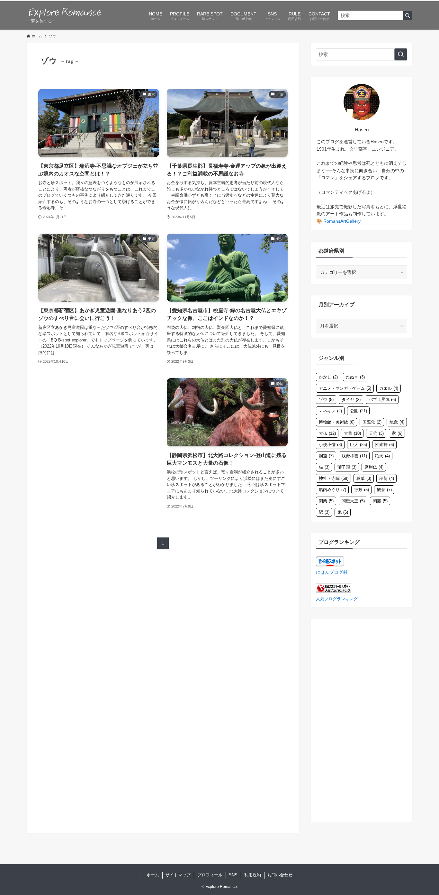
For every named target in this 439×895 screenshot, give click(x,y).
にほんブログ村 (331, 572)
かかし (328, 377)
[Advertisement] (98, 434)
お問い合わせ (279, 874)
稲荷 (386, 478)
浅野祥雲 (354, 455)
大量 (352, 433)
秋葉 (363, 478)
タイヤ (351, 399)
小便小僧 (330, 444)
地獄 (397, 422)
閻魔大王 (353, 501)
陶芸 (380, 501)
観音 (384, 489)
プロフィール (209, 874)
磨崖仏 (373, 467)
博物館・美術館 (336, 422)
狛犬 (382, 455)
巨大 (358, 444)
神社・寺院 (333, 478)
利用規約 (252, 874)
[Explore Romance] (65, 12)
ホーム (153, 874)
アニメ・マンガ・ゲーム (345, 388)
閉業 (326, 501)
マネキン (330, 410)
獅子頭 (346, 467)
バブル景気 (382, 399)
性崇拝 (384, 444)
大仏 (327, 433)
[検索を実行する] (407, 15)
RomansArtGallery (342, 221)
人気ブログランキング (337, 599)
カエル (388, 388)
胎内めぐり (332, 489)
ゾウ (326, 399)
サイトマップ (178, 874)
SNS (233, 874)
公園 (358, 410)
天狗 (376, 433)
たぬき (355, 377)
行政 (361, 489)
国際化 (372, 422)
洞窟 (326, 455)
